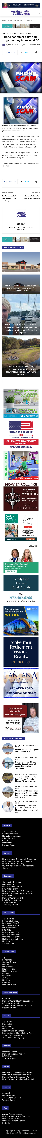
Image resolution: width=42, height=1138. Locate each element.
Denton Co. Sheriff (10, 923)
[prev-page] (3, 381)
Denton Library (9, 884)
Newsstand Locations (11, 836)
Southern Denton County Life (20, 366)
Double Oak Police (10, 925)
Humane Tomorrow (10, 1118)
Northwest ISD (8, 1028)
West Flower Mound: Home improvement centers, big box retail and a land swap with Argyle (26, 794)
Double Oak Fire (9, 927)
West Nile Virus (9, 1008)
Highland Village (9, 971)
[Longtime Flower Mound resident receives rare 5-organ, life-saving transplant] (21, 314)
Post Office (7, 895)
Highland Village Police (12, 939)
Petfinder (6, 1123)
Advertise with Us (10, 838)
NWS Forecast (8, 1095)
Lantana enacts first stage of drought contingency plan (10, 198)
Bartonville (7, 960)
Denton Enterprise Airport (13, 1054)
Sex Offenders (8, 943)
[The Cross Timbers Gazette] (21, 13)
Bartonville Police (10, 921)
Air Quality (7, 1093)
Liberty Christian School (13, 1031)
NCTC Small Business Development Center (18, 867)
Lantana (5, 973)
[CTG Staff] (4, 44)
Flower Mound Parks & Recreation (17, 891)
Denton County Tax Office (13, 898)
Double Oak (7, 966)
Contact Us (7, 840)
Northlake (6, 980)
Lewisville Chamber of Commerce (17, 861)
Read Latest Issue (10, 833)
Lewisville (6, 975)
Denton (5, 964)
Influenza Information (11, 1003)
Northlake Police (9, 941)
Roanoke (6, 982)
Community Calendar (11, 882)
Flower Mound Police (11, 934)
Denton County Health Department (17, 1001)
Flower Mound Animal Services (16, 1116)
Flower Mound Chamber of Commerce (19, 859)
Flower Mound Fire (10, 932)
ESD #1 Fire (7, 930)
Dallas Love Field (9, 1051)
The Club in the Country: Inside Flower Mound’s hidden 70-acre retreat (21, 371)
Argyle (5, 957)
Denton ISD (7, 1024)
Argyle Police (8, 919)
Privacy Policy (8, 845)
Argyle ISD (7, 1022)
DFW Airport (7, 1056)
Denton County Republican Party (16, 1077)
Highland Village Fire (11, 937)
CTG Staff (12, 45)
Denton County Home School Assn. (17, 1033)
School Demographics (12, 1035)
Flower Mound (8, 969)
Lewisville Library (10, 889)
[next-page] (7, 381)
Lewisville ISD (8, 1026)
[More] (36, 52)
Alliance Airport (9, 1058)
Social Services (9, 902)
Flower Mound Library (12, 886)
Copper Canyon (9, 962)
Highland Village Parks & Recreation (18, 893)
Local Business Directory (13, 863)
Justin (5, 978)
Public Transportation (11, 900)
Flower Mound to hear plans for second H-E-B (21, 289)
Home (4, 20)
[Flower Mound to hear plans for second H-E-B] (21, 273)
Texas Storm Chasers (11, 1098)
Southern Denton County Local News (20, 20)
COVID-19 (6, 998)
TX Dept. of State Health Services (17, 1005)
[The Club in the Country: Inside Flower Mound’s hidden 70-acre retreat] (21, 356)
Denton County (9, 984)
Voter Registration (10, 904)
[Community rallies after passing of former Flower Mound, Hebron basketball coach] (8, 806)
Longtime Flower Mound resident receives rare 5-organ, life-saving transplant (21, 330)
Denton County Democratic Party (17, 1072)
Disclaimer (7, 842)
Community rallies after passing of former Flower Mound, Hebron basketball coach (26, 809)
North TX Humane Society (13, 1121)
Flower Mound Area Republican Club (18, 1079)
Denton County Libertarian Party (16, 1074)
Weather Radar (8, 1100)
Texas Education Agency (13, 1037)
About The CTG (9, 831)
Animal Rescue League (12, 1114)
